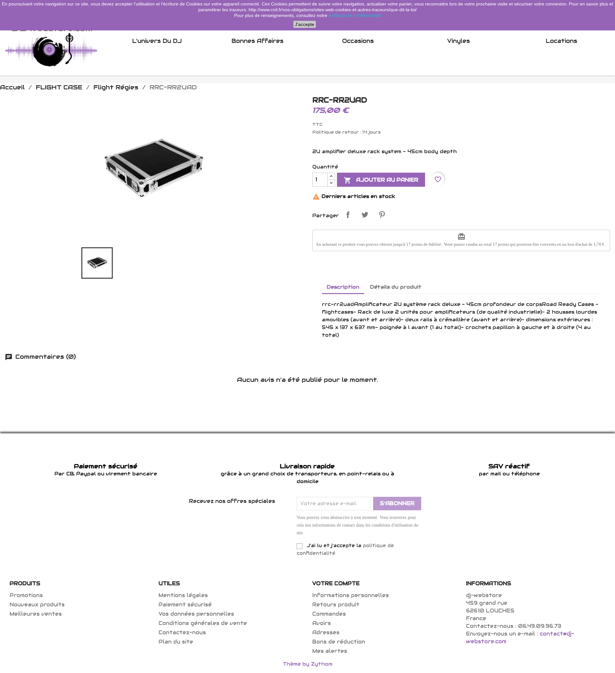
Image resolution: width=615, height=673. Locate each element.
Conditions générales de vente (203, 623)
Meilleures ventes (36, 614)
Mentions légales (183, 595)
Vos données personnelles (196, 614)
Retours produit (335, 604)
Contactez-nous (182, 632)
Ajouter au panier (381, 180)
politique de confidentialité (355, 15)
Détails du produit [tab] (396, 287)
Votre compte (336, 583)
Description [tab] (343, 287)
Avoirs (321, 623)
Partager (347, 214)
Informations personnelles (350, 595)
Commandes (329, 614)
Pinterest (381, 214)
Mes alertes (329, 651)
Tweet (364, 214)
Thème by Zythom (307, 664)
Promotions (26, 595)
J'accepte (304, 24)
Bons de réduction (338, 641)
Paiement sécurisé (185, 604)
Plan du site (176, 641)
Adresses (326, 632)
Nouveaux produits (37, 604)
